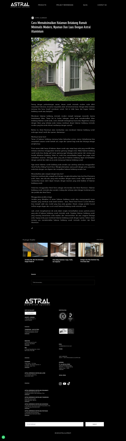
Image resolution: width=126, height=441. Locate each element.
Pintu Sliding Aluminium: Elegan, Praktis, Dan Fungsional (63, 261)
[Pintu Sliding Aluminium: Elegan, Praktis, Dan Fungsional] (63, 250)
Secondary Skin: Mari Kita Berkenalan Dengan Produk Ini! (34, 261)
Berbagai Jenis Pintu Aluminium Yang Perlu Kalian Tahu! (89, 261)
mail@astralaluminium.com (65, 346)
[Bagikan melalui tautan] (32, 228)
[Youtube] (64, 383)
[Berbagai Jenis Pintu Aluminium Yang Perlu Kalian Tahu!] (90, 250)
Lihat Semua (100, 239)
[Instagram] (60, 383)
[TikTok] (69, 383)
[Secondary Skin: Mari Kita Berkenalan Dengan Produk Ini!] (35, 250)
